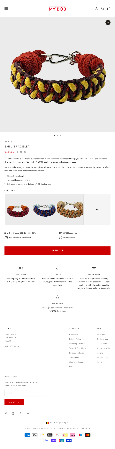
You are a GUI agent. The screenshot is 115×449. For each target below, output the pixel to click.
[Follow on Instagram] (13, 413)
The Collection (102, 343)
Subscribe (14, 402)
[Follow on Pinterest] (20, 413)
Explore (99, 352)
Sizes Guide (74, 357)
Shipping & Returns (77, 343)
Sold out (57, 250)
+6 (97, 209)
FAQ (71, 366)
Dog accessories (103, 348)
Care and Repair (76, 362)
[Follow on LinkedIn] (27, 413)
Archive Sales (102, 357)
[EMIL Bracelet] (17, 209)
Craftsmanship (102, 339)
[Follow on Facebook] (5, 413)
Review (99, 362)
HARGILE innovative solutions (74, 429)
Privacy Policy (75, 339)
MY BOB (8, 141)
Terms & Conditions (77, 348)
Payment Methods (76, 352)
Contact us (73, 334)
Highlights (100, 334)
